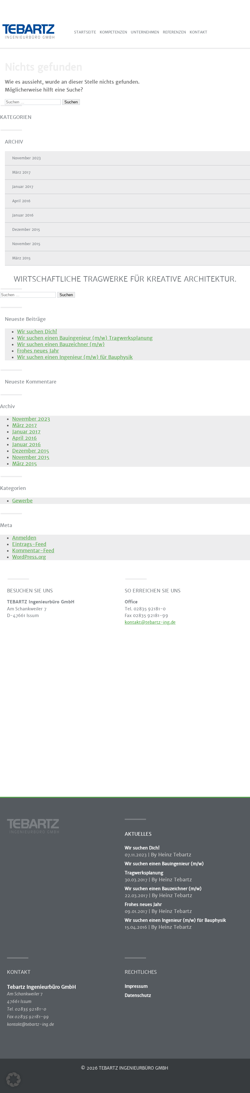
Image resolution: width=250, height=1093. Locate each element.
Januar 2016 (23, 215)
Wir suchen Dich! (37, 331)
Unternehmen (145, 32)
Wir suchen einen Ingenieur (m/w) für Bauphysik (75, 357)
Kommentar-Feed (33, 550)
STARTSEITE (85, 32)
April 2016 (21, 201)
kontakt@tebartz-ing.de (150, 622)
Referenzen (174, 32)
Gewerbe (22, 501)
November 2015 (26, 243)
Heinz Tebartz (174, 855)
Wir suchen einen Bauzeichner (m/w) (61, 344)
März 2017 (21, 172)
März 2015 (21, 258)
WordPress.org (29, 557)
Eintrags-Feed (29, 544)
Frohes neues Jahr (38, 351)
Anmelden (24, 538)
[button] (13, 1079)
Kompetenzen (113, 32)
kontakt (198, 32)
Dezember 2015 (26, 229)
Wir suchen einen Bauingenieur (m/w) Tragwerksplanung (85, 338)
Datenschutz (138, 995)
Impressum (136, 986)
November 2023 (26, 158)
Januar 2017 (22, 186)
